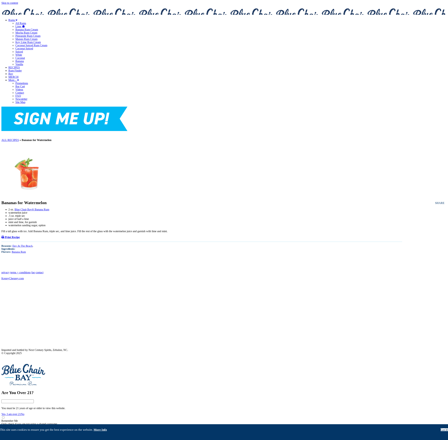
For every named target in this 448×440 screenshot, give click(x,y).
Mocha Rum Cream (26, 32)
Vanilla (19, 64)
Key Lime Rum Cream (28, 42)
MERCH (13, 76)
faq (33, 272)
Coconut (20, 57)
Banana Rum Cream (26, 29)
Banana (19, 61)
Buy (10, 73)
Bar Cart (20, 86)
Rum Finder (15, 70)
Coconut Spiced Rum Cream (31, 45)
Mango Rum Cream (26, 39)
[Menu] (224, 133)
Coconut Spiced (24, 48)
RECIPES (14, 67)
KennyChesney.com (12, 278)
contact (39, 272)
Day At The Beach (22, 245)
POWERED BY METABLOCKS (15, 359)
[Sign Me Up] (64, 119)
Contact (19, 92)
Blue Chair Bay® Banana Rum (32, 209)
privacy (5, 272)
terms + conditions (20, 272)
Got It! (444, 429)
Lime (18, 26)
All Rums (20, 23)
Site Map (20, 102)
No (22, 414)
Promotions (21, 83)
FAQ (18, 95)
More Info (100, 429)
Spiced (19, 51)
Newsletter (21, 99)
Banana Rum (19, 251)
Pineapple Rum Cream (27, 35)
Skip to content (9, 2)
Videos (19, 89)
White (18, 54)
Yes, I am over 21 (11, 414)
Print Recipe (12, 237)
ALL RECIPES (10, 140)
